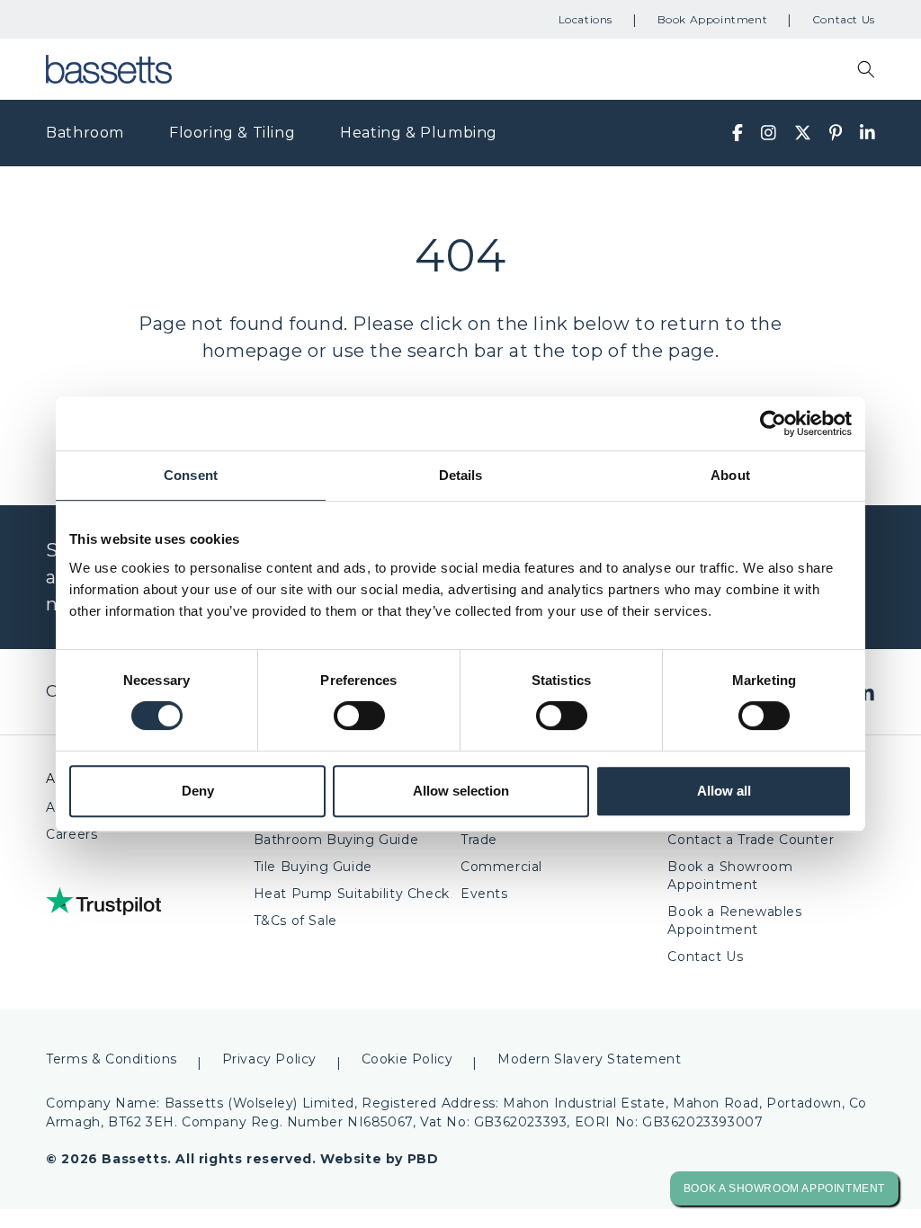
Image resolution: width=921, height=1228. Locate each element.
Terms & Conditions (111, 1059)
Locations (586, 19)
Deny (198, 790)
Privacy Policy (269, 1059)
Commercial (501, 867)
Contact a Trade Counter (750, 840)
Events (484, 893)
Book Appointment (712, 19)
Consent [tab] (191, 475)
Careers (71, 834)
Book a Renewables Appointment (734, 920)
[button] (866, 69)
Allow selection (461, 790)
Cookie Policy (407, 1059)
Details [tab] (461, 475)
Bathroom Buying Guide (336, 840)
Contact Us (843, 19)
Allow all (724, 790)
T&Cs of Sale (295, 920)
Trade (478, 840)
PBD (423, 1159)
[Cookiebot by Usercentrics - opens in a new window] (773, 423)
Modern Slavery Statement (589, 1059)
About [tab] (730, 475)
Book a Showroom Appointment (729, 876)
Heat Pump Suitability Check (352, 893)
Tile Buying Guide (313, 867)
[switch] (359, 715)
